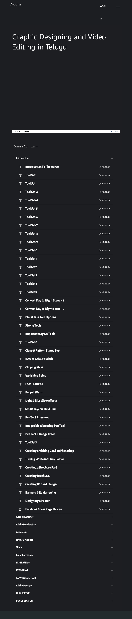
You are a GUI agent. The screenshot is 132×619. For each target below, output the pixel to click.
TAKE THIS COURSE (21, 131)
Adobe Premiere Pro (26, 524)
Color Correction (24, 555)
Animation (21, 532)
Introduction (22, 158)
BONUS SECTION (24, 600)
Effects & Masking (24, 539)
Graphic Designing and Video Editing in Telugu (59, 42)
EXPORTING (22, 570)
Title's (19, 547)
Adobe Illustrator (24, 516)
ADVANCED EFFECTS (26, 577)
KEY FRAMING (23, 562)
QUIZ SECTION (23, 593)
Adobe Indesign (24, 585)
